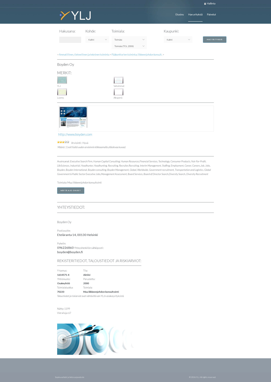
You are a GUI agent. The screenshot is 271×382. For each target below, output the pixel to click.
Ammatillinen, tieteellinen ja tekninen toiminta (84, 54)
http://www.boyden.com (75, 134)
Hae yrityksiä (195, 14)
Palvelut (211, 14)
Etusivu (179, 14)
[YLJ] (74, 15)
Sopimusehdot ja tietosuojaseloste (69, 377)
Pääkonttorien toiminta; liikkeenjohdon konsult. (137, 54)
